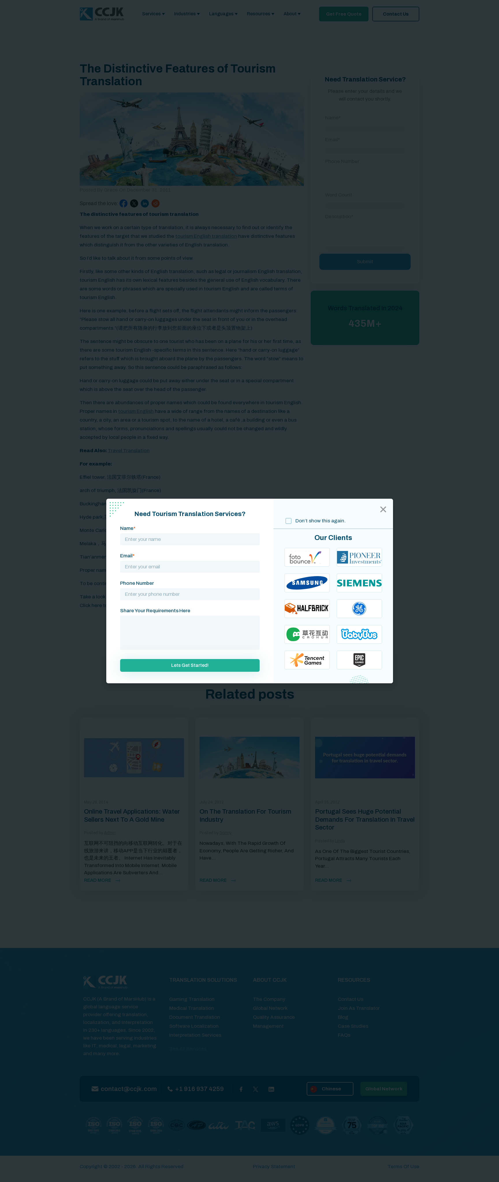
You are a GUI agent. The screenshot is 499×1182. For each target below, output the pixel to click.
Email (127, 555)
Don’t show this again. (320, 521)
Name (127, 528)
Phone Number (137, 583)
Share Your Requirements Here (155, 610)
